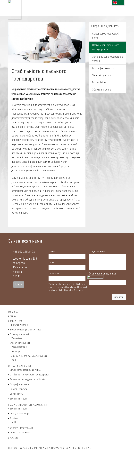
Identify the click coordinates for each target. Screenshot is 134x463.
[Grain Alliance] (14, 9)
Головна (13, 312)
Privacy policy (60, 447)
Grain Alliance (16, 321)
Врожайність (99, 82)
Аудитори (15, 351)
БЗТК (14, 422)
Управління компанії (20, 342)
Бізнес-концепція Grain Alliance (25, 329)
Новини (12, 316)
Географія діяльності (103, 68)
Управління (16, 338)
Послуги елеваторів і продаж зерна (27, 405)
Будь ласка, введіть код (103, 273)
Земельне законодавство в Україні (107, 59)
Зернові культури (101, 75)
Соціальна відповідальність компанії (28, 355)
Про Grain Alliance (19, 324)
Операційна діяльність (105, 26)
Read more (78, 290)
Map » (18, 284)
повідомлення (97, 251)
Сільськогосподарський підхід (105, 36)
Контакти (13, 438)
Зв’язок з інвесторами (20, 428)
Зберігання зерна (101, 89)
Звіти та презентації (20, 432)
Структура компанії (19, 334)
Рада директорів (19, 346)
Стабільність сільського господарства (105, 47)
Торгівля (14, 418)
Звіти (13, 359)
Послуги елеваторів (20, 413)
